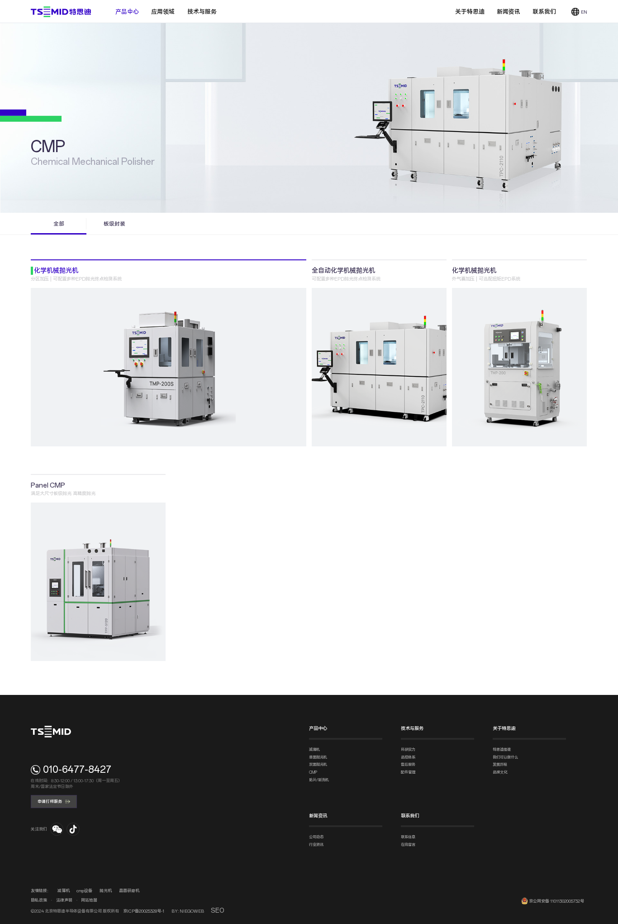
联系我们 (544, 11)
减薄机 (314, 749)
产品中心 (127, 11)
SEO (217, 910)
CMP (313, 772)
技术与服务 (202, 11)
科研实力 (408, 749)
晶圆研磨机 (129, 890)
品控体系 (408, 757)
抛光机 (106, 890)
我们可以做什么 (505, 757)
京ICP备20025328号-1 (143, 911)
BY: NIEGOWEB (187, 911)
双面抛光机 (318, 764)
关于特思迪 (470, 11)
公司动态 (316, 837)
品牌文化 (500, 772)
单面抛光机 (318, 757)
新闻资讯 (508, 11)
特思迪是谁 (502, 749)
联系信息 (408, 837)
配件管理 (408, 772)
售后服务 (408, 764)
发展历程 (500, 764)
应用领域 (163, 11)
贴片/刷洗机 (319, 780)
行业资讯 (316, 845)
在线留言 (408, 845)
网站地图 (89, 900)
